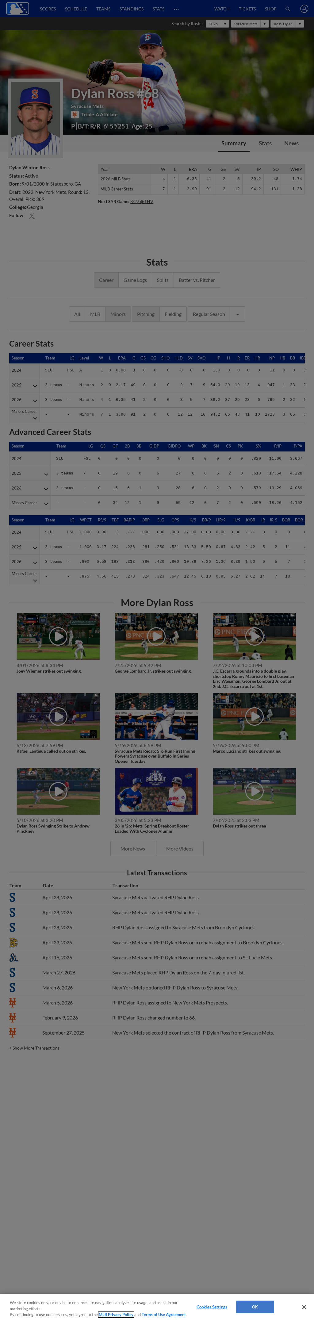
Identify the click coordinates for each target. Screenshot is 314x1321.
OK (255, 1306)
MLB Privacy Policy (116, 1314)
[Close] (304, 1307)
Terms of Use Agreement (164, 1314)
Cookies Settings (212, 1306)
